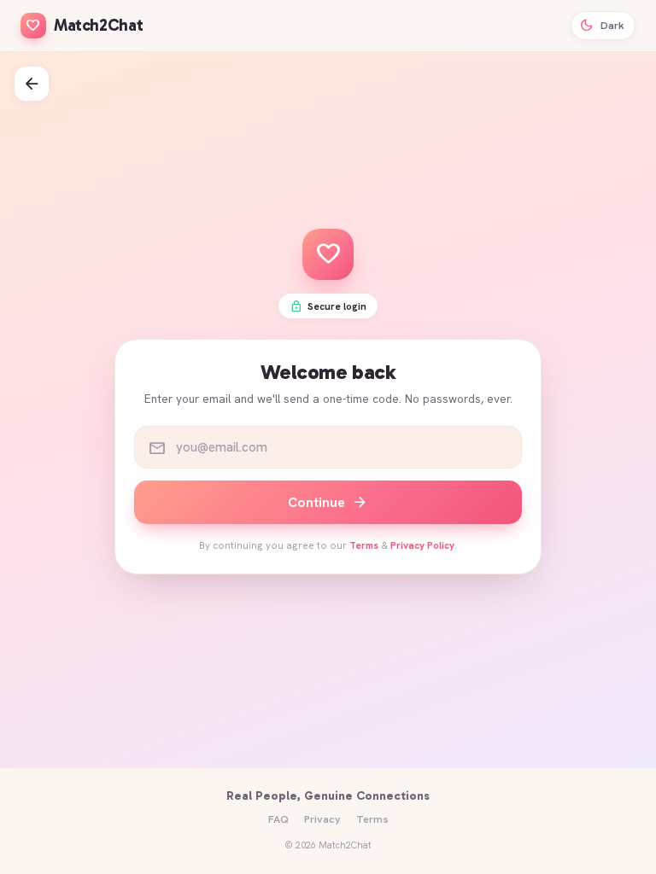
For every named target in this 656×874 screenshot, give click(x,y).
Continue (328, 502)
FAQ (278, 819)
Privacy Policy (422, 545)
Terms (363, 545)
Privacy (322, 819)
